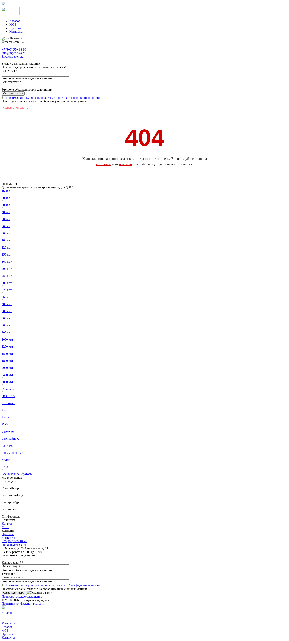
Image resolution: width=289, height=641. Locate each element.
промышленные (12, 452)
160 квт (7, 261)
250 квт (7, 275)
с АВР (6, 459)
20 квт (6, 198)
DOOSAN (8, 396)
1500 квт (7, 353)
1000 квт (7, 339)
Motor (5, 417)
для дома (7, 445)
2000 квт (7, 367)
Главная (7, 107)
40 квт (6, 212)
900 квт (7, 332)
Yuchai (6, 424)
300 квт (7, 283)
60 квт (6, 226)
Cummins (8, 389)
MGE (13, 24)
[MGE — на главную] (144, 11)
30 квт (6, 205)
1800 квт (7, 360)
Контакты (16, 31)
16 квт (6, 190)
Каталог (14, 21)
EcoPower (8, 403)
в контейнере (10, 438)
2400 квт (7, 375)
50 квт (6, 219)
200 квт (7, 268)
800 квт (7, 325)
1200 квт (7, 346)
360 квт (7, 297)
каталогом (103, 164)
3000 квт (7, 382)
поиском (125, 164)
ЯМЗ (5, 467)
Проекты (15, 28)
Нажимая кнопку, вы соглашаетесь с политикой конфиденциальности (53, 97)
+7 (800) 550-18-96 (14, 541)
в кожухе (8, 431)
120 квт (7, 247)
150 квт (7, 254)
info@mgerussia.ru (14, 544)
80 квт (6, 233)
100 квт (7, 240)
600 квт (7, 318)
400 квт (7, 304)
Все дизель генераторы (17, 474)
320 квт (7, 290)
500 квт (7, 311)
